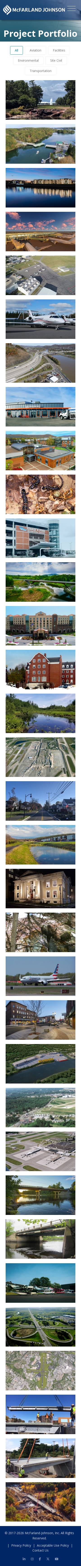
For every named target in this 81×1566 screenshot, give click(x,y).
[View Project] (66, 110)
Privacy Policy (21, 1545)
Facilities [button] (59, 50)
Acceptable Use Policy (53, 1545)
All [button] (16, 50)
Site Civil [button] (56, 60)
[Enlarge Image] (55, 110)
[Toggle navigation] (71, 9)
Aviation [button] (35, 50)
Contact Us (40, 1550)
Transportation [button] (41, 71)
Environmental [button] (28, 60)
